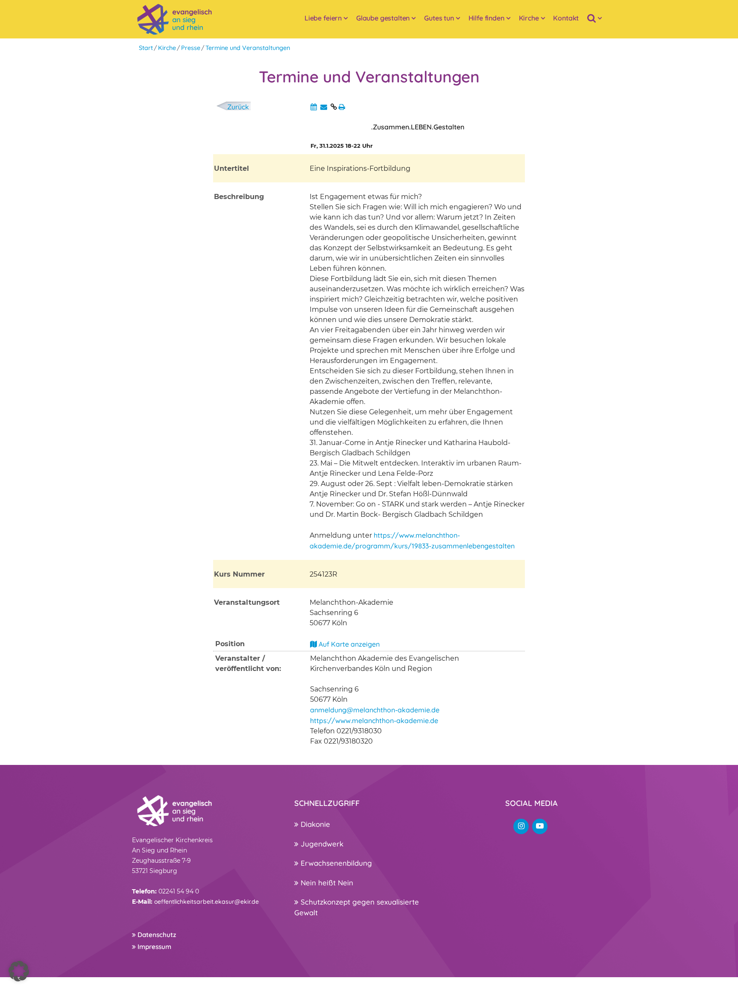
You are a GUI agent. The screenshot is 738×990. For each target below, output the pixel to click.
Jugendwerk (321, 843)
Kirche (529, 18)
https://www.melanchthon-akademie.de (374, 720)
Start (146, 48)
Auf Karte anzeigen (348, 644)
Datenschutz (156, 935)
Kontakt (566, 18)
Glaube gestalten (383, 18)
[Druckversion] (342, 107)
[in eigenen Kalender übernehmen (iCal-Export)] (313, 107)
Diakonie (314, 824)
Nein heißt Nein (326, 882)
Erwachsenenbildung (335, 862)
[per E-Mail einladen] (323, 107)
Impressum (153, 947)
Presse (190, 48)
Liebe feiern (323, 18)
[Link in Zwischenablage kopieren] (334, 107)
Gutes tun (439, 18)
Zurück (238, 107)
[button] (19, 971)
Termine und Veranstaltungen (247, 48)
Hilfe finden (486, 18)
